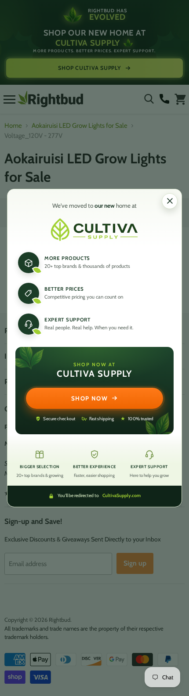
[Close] (170, 201)
